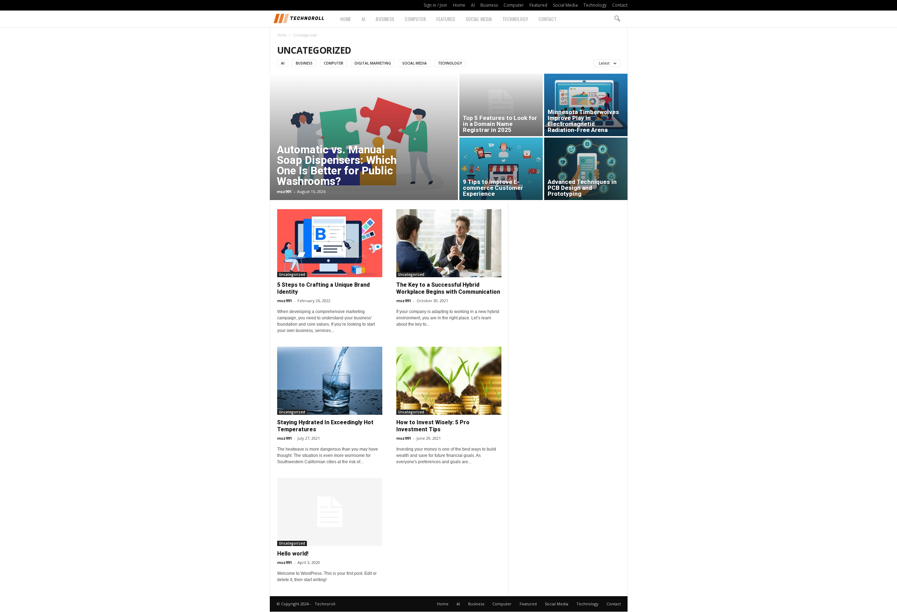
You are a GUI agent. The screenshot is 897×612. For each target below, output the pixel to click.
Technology (595, 5)
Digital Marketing (373, 63)
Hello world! (292, 553)
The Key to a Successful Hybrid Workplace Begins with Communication (448, 288)
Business (489, 5)
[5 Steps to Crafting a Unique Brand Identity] (329, 243)
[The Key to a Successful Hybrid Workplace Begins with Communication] (448, 243)
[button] (617, 19)
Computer (514, 5)
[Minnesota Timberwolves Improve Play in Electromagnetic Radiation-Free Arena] (586, 105)
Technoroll (325, 603)
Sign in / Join (435, 5)
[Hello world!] (329, 512)
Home (459, 5)
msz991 (284, 191)
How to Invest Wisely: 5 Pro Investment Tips (433, 426)
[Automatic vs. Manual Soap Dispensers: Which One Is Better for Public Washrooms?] (364, 142)
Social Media (565, 5)
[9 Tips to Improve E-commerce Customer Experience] (501, 169)
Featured (538, 5)
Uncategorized (292, 274)
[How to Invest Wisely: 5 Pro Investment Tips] (448, 381)
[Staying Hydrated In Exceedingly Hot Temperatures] (329, 381)
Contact (620, 5)
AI (473, 5)
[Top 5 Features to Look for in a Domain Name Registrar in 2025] (501, 105)
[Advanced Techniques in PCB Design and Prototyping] (586, 169)
